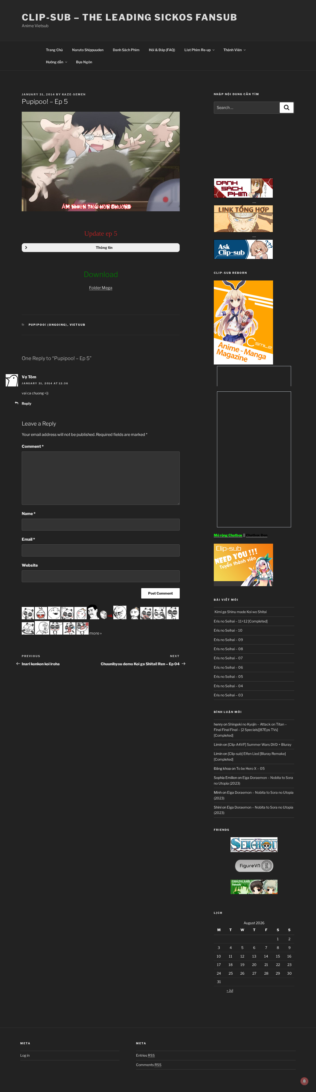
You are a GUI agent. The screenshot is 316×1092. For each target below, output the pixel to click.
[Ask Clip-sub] (243, 258)
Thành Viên (232, 50)
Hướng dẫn (54, 62)
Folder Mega (100, 287)
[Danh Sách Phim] (243, 196)
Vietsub (78, 324)
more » (95, 633)
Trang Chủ (54, 50)
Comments (148, 1065)
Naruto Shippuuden (87, 50)
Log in (25, 1055)
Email (28, 539)
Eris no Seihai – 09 (228, 640)
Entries (145, 1055)
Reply (26, 403)
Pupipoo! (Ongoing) (48, 324)
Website (30, 565)
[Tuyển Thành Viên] (243, 585)
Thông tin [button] (104, 247)
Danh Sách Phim (126, 50)
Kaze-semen (74, 94)
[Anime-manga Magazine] (243, 363)
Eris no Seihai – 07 (228, 658)
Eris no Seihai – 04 (228, 686)
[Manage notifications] (304, 1081)
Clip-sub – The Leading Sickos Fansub (129, 17)
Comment (33, 446)
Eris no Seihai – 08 (228, 649)
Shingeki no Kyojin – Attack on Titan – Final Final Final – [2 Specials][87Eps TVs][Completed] (250, 729)
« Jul (230, 990)
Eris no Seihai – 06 (228, 667)
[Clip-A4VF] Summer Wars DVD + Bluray (259, 744)
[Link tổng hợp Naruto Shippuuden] (243, 231)
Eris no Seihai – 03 (228, 695)
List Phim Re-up (197, 50)
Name (29, 513)
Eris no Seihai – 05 (228, 676)
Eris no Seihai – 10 (228, 630)
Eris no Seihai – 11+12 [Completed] (241, 621)
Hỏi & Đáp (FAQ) (162, 50)
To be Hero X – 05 (250, 768)
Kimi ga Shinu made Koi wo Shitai (240, 612)
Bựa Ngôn (84, 62)
